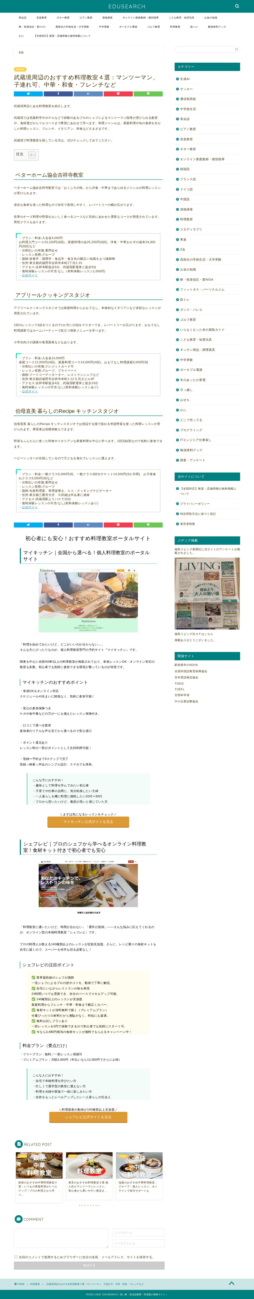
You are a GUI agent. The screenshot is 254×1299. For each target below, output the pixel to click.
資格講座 (107, 17)
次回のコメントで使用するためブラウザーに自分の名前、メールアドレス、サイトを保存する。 (87, 1257)
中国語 (185, 199)
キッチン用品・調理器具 (197, 349)
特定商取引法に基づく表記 (198, 513)
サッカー (186, 89)
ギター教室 (63, 17)
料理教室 (175, 26)
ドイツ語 (186, 189)
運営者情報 (187, 523)
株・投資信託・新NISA (32, 26)
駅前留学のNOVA (186, 664)
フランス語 (188, 179)
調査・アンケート (193, 460)
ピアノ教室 (86, 17)
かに (21, 35)
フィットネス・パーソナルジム (202, 289)
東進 (183, 239)
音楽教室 (42, 17)
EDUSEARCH (127, 6)
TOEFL (180, 689)
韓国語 (185, 169)
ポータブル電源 (128, 26)
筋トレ (194, 26)
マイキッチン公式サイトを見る (88, 822)
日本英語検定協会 (186, 677)
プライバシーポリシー (195, 503)
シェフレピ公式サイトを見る (88, 1117)
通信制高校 (188, 99)
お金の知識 (210, 17)
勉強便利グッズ (217, 26)
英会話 (23, 17)
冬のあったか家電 (193, 380)
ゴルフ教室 (153, 26)
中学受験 (104, 26)
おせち (185, 400)
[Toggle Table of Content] (30, 154)
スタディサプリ (191, 229)
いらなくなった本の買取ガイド (202, 329)
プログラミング (191, 430)
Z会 (182, 249)
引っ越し (186, 389)
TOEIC (179, 683)
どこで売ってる (191, 420)
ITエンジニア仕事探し (196, 440)
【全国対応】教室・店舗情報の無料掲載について (62, 35)
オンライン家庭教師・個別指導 (141, 17)
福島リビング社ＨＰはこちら (194, 634)
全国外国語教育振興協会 (191, 671)
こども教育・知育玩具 (181, 17)
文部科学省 (182, 695)
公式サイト (30, 275)
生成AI (185, 79)
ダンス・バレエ (191, 309)
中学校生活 (188, 109)
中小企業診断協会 (186, 701)
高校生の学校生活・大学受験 (72, 26)
